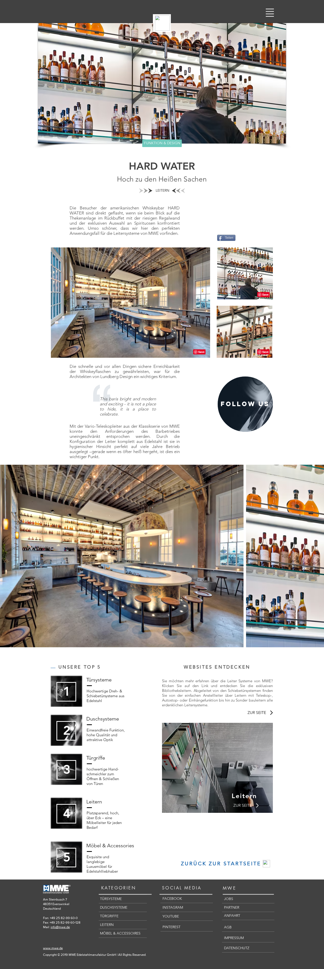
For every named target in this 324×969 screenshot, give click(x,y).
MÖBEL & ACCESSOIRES (120, 933)
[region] (245, 404)
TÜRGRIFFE (109, 916)
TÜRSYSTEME (111, 898)
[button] (270, 13)
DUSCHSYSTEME (113, 907)
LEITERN (107, 924)
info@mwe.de (60, 927)
